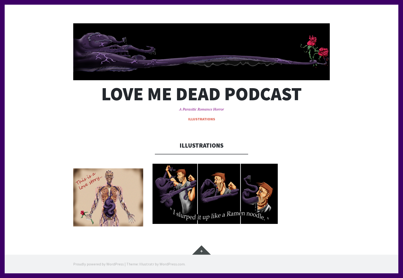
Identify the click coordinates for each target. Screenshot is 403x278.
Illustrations (201, 119)
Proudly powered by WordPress (98, 264)
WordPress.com (172, 264)
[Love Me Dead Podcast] (201, 51)
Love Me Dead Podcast (201, 94)
